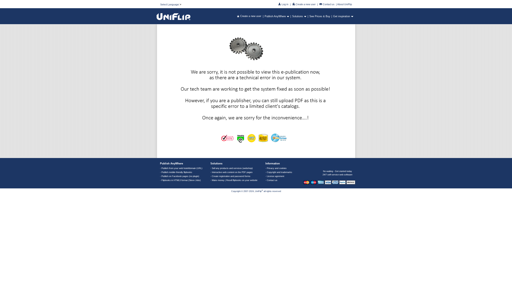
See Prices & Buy (319, 16)
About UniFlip (344, 4)
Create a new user (306, 4)
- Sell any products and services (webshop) (231, 168)
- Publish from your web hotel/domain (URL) (181, 168)
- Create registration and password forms (230, 176)
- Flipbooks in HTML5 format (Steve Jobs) (180, 180)
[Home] (173, 19)
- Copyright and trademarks (278, 172)
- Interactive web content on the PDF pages (231, 172)
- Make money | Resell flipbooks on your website (233, 180)
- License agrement (274, 176)
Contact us (328, 4)
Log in (285, 4)
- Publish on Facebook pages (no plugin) (179, 176)
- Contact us (271, 180)
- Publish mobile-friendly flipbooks (176, 172)
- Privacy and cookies (276, 168)
